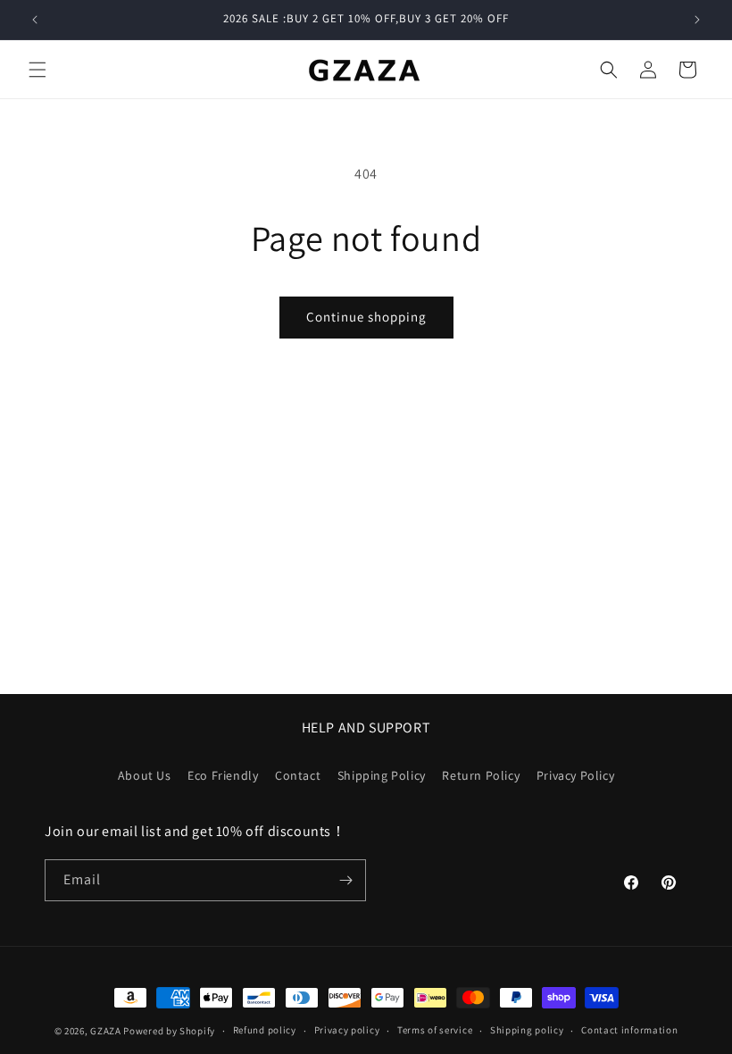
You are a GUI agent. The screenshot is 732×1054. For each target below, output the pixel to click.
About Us (144, 775)
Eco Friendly (222, 775)
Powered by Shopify (169, 1031)
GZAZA (105, 1031)
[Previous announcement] (34, 19)
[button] (37, 69)
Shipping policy (527, 1030)
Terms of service (434, 1030)
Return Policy (481, 775)
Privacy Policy (575, 775)
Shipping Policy (381, 775)
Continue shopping (366, 316)
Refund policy (264, 1030)
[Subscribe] (345, 880)
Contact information (629, 1030)
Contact (297, 775)
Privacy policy (347, 1030)
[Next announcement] (697, 19)
